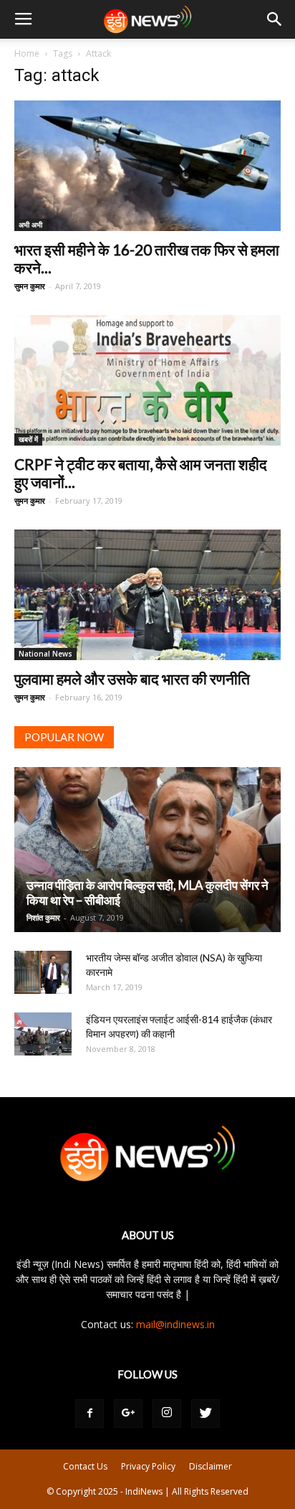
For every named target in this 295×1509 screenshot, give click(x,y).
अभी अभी (30, 225)
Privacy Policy (148, 1466)
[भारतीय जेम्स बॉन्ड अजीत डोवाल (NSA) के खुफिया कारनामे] (43, 972)
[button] (275, 19)
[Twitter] (205, 1413)
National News (45, 654)
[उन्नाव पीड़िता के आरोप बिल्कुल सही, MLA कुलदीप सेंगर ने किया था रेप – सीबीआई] (147, 849)
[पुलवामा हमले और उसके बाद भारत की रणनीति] (147, 595)
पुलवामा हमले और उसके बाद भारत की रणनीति (132, 678)
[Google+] (128, 1413)
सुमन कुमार (29, 286)
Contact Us (85, 1466)
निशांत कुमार (43, 917)
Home (26, 53)
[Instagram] (167, 1413)
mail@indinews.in (175, 1324)
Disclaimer (210, 1466)
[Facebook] (89, 1413)
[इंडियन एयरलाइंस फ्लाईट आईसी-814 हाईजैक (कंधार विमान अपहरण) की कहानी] (43, 1034)
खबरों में (28, 439)
